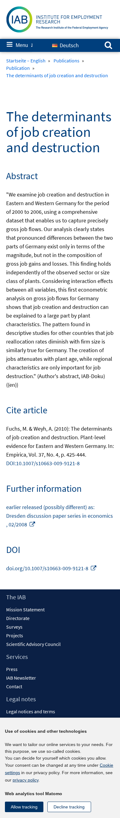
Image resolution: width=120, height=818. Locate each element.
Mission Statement (25, 609)
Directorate (18, 618)
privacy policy (25, 780)
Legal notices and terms (30, 711)
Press (12, 669)
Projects (14, 635)
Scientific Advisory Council (33, 644)
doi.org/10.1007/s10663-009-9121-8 (51, 568)
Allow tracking (24, 806)
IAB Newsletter (21, 678)
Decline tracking (69, 806)
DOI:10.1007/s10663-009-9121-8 (43, 463)
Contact (14, 686)
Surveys (14, 627)
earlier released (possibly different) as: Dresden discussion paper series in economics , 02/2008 (59, 516)
